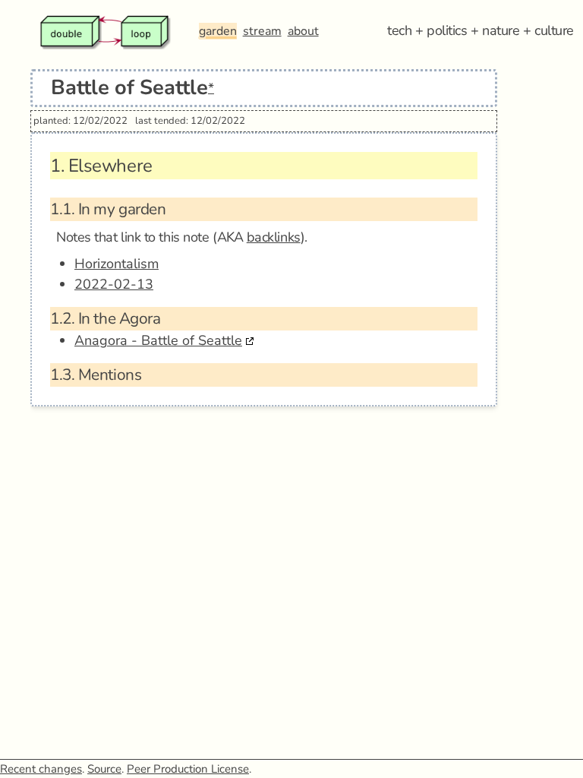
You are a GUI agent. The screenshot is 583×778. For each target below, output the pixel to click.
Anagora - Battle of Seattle (158, 340)
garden (218, 31)
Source (104, 768)
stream (262, 31)
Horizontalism (116, 264)
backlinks (274, 237)
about (303, 31)
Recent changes (41, 768)
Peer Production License (188, 768)
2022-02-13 (113, 284)
